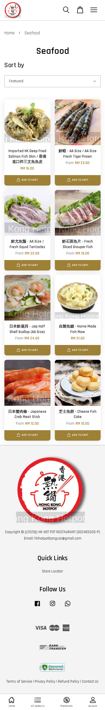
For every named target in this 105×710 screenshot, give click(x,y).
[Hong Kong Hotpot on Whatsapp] (68, 606)
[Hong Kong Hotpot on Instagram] (52, 606)
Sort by (14, 65)
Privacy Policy (45, 681)
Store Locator (52, 571)
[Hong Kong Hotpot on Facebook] (37, 606)
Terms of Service (19, 681)
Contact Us (90, 681)
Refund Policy (68, 681)
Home (9, 33)
